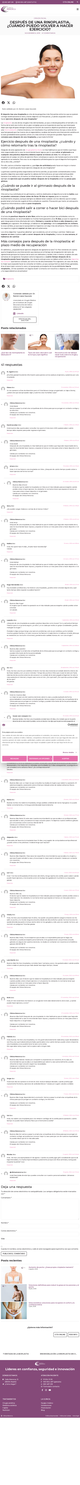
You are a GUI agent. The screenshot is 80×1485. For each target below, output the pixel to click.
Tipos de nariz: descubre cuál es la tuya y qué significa (40, 354)
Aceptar (65, 758)
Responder (10, 380)
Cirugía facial (40, 18)
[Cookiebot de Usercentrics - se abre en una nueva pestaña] (69, 725)
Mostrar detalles (68, 752)
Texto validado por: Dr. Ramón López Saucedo (19, 109)
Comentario (6, 1198)
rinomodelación (10, 130)
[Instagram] (46, 1390)
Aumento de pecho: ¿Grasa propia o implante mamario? (51, 1267)
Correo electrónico (9, 1231)
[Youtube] (49, 1390)
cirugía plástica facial (33, 150)
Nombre (5, 1223)
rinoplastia (7, 123)
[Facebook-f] (42, 1390)
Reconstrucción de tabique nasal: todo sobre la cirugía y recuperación (66, 354)
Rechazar (14, 758)
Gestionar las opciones (39, 758)
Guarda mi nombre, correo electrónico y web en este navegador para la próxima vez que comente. (39, 1249)
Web (3, 1239)
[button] (77, 9)
